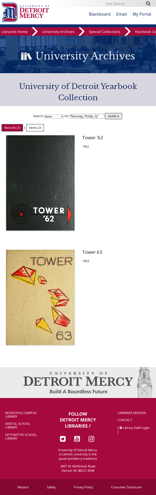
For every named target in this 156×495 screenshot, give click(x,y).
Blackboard (100, 14)
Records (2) (12, 128)
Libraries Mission (132, 413)
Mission (23, 487)
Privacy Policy (83, 487)
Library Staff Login (136, 428)
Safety (51, 487)
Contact (125, 420)
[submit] (149, 3)
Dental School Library (17, 425)
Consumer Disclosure (126, 487)
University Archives (58, 31)
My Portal (142, 14)
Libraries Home (15, 31)
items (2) (35, 128)
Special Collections (104, 31)
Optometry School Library (21, 436)
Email (121, 14)
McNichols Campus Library (21, 414)
